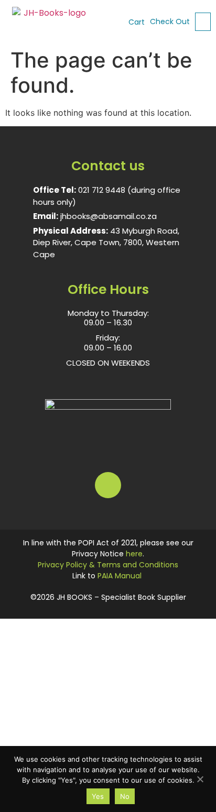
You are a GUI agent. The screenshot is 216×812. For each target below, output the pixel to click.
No (125, 796)
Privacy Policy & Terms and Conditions (108, 564)
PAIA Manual (120, 575)
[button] (203, 22)
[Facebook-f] (108, 485)
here (134, 553)
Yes (98, 796)
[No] (199, 778)
